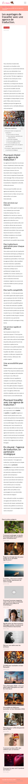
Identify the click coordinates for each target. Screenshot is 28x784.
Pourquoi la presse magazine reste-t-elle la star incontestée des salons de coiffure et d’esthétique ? (13, 602)
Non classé (6, 27)
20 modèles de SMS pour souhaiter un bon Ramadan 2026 (14, 708)
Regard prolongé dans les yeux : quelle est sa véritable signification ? (13, 558)
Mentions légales (13, 782)
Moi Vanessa (20, 780)
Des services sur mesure (13, 134)
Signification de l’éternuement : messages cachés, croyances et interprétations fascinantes (13, 625)
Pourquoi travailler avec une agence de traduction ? (14, 145)
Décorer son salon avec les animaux (12, 646)
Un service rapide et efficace (14, 141)
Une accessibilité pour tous (14, 142)
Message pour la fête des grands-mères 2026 (14, 728)
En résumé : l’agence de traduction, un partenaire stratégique (14, 149)
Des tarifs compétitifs (13, 139)
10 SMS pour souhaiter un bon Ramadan (13, 666)
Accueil (18, 779)
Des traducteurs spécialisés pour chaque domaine (15, 137)
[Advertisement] (14, 48)
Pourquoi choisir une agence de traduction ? (13, 131)
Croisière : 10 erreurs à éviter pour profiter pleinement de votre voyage (12, 580)
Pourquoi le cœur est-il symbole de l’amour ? (13, 769)
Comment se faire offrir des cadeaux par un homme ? (12, 748)
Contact (5, 782)
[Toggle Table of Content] (21, 128)
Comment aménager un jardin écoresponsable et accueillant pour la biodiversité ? (13, 536)
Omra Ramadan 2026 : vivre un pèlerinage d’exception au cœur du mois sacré (13, 687)
